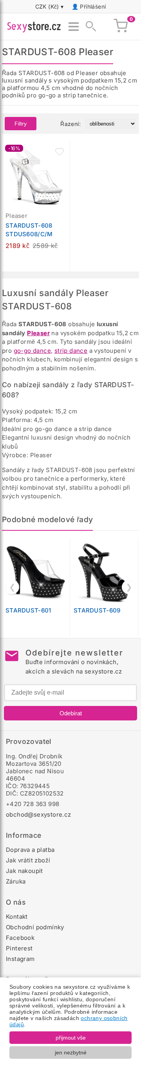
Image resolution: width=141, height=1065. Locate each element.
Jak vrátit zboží (28, 860)
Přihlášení (93, 6)
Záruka (15, 881)
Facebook (20, 937)
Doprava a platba (30, 849)
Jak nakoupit (24, 871)
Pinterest (19, 948)
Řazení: (70, 123)
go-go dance (32, 350)
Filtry (20, 123)
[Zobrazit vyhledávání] (88, 26)
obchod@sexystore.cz (38, 814)
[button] (59, 152)
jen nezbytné (71, 1052)
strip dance (70, 350)
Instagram (20, 959)
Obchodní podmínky (35, 927)
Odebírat (71, 713)
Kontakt (17, 916)
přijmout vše (71, 1037)
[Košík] (121, 26)
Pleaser (38, 333)
